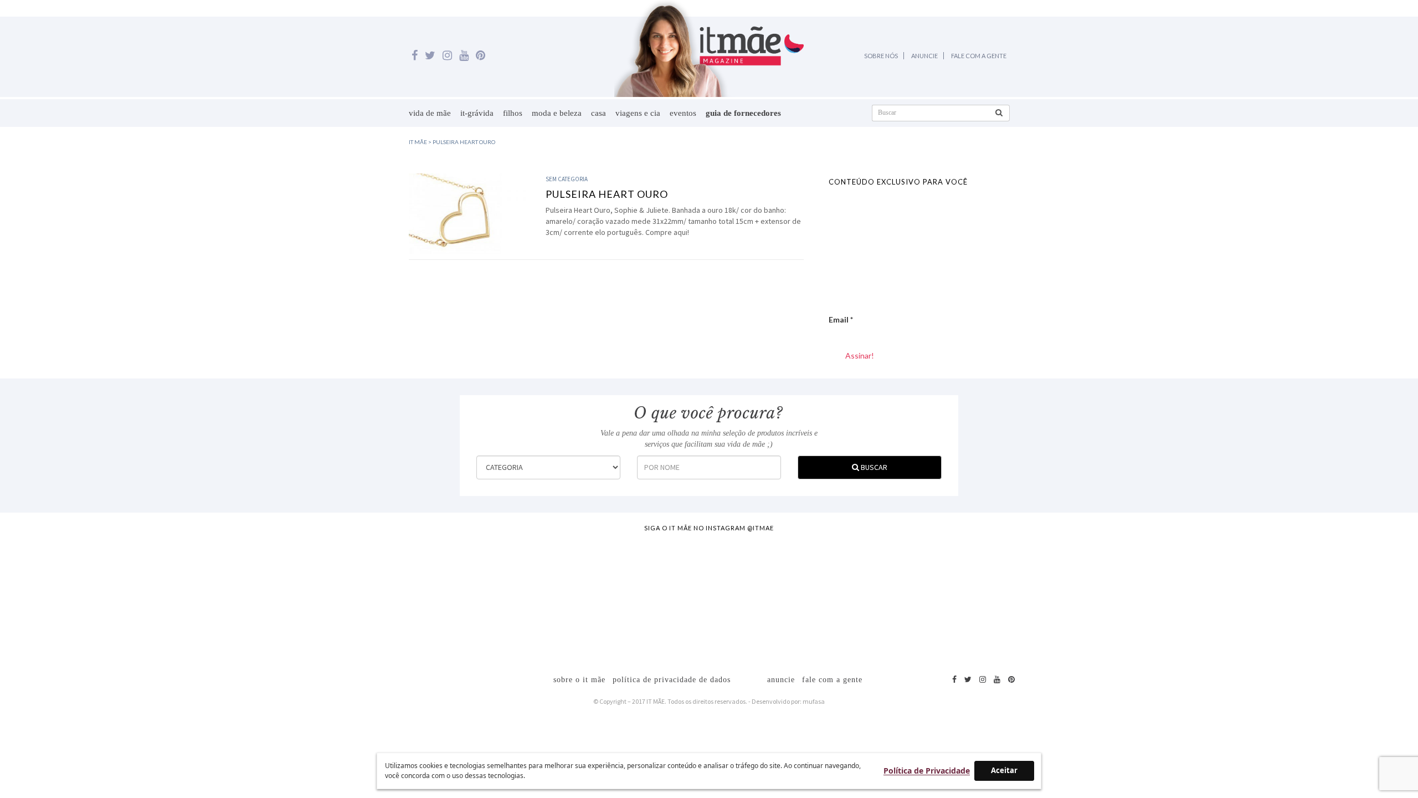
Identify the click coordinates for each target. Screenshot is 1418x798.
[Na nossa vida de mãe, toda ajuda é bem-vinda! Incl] (445, 597)
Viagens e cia (637, 113)
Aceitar (1004, 770)
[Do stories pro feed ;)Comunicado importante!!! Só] (93, 597)
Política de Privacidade (926, 770)
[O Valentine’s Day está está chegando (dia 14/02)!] (1325, 597)
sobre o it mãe (579, 680)
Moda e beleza (557, 113)
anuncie (781, 680)
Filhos (512, 113)
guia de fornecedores (743, 113)
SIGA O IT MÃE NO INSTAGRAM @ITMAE (709, 527)
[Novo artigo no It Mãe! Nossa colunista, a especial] (621, 597)
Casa (598, 113)
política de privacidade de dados (672, 680)
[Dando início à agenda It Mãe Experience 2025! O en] (1149, 597)
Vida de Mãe (430, 113)
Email (841, 319)
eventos (683, 113)
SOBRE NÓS (881, 55)
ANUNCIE (924, 55)
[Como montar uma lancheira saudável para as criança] (269, 597)
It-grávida (477, 113)
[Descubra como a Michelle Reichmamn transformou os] (797, 597)
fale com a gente (832, 680)
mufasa (814, 701)
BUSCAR (873, 467)
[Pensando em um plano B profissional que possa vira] (973, 597)
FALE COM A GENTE (978, 55)
